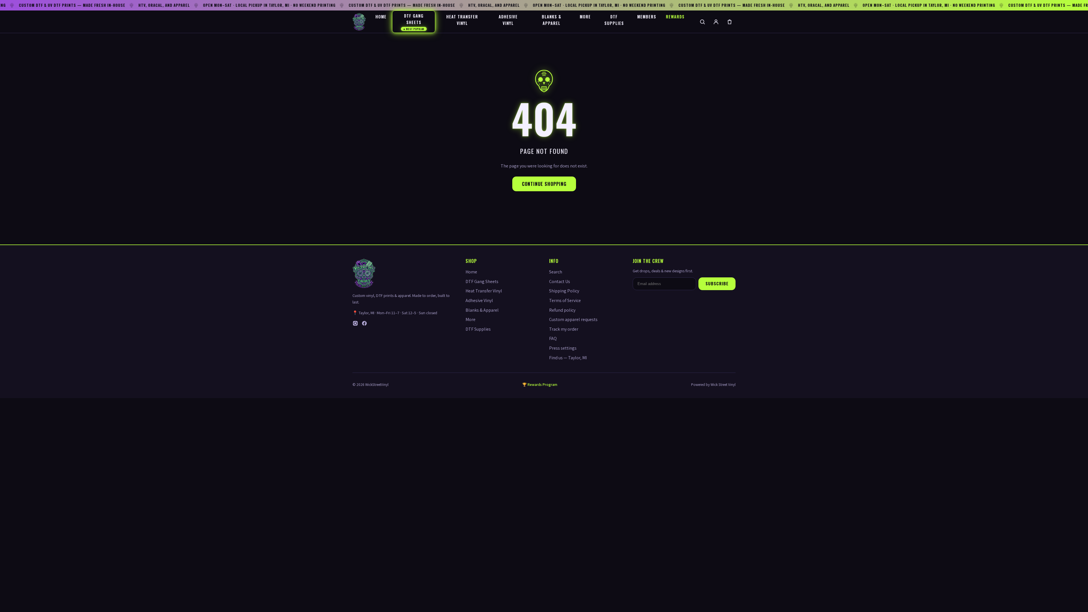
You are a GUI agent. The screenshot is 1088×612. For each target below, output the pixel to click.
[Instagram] (355, 325)
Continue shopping (544, 183)
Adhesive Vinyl (508, 20)
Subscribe (717, 283)
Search (555, 272)
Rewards (675, 17)
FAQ (553, 338)
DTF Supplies (614, 20)
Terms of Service (565, 300)
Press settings (563, 348)
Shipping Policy (564, 291)
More (585, 17)
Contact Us (559, 281)
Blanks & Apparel (551, 20)
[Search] (702, 22)
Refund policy (562, 310)
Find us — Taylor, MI (568, 358)
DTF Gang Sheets (413, 22)
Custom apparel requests (573, 319)
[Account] (716, 22)
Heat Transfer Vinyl (462, 20)
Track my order (563, 329)
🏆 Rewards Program (539, 384)
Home (380, 17)
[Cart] (730, 22)
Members (646, 17)
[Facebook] (364, 325)
